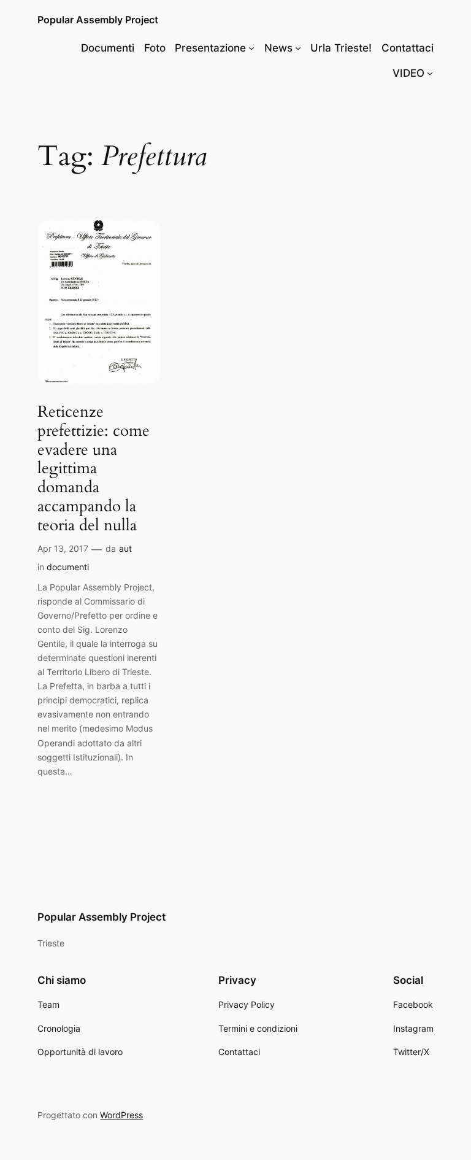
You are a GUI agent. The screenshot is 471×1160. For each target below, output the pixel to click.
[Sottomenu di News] (298, 48)
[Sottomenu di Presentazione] (251, 48)
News (278, 48)
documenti (68, 567)
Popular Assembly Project (97, 20)
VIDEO (408, 73)
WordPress (121, 1115)
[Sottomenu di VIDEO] (430, 73)
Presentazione (210, 48)
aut (125, 548)
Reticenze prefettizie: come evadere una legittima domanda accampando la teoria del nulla (93, 469)
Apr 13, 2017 (62, 548)
